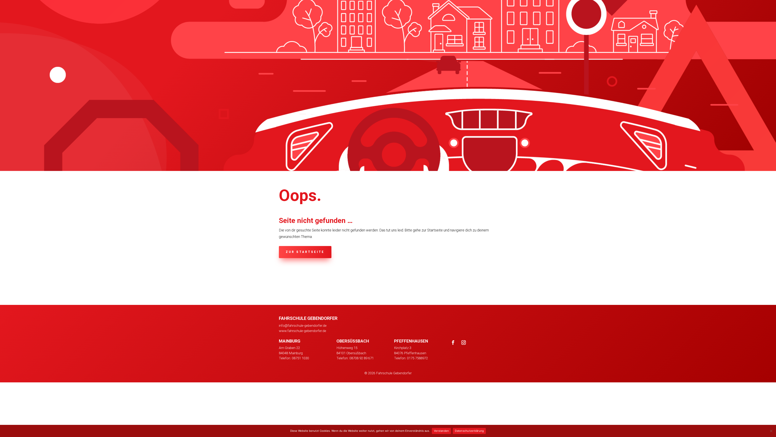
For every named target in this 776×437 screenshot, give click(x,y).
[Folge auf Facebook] (453, 342)
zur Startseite (305, 252)
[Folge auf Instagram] (463, 342)
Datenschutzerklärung (469, 430)
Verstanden (441, 430)
